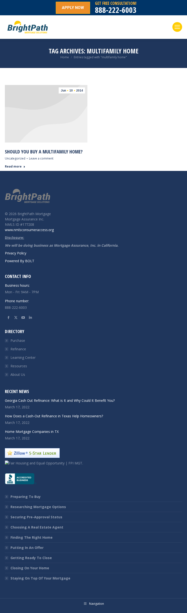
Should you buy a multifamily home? (44, 151)
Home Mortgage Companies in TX (32, 431)
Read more (13, 166)
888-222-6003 (115, 10)
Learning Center (23, 357)
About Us (17, 374)
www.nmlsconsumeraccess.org (29, 229)
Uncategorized (15, 158)
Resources (18, 366)
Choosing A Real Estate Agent (36, 527)
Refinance (18, 349)
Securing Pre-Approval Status (36, 517)
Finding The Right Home (31, 537)
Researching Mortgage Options (38, 506)
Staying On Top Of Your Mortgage (40, 578)
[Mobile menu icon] (177, 27)
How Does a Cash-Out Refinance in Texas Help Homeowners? (54, 416)
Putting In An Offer (27, 547)
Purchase (17, 340)
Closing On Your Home (29, 568)
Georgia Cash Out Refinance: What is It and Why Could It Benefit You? (60, 400)
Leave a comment (41, 158)
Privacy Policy (15, 253)
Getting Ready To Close (31, 557)
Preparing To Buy (25, 496)
